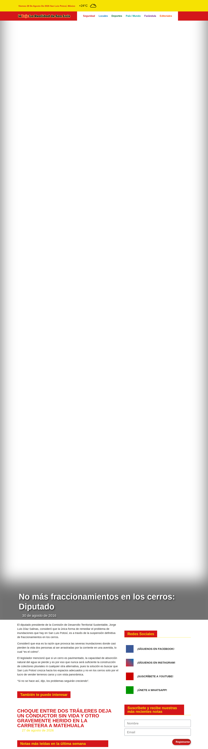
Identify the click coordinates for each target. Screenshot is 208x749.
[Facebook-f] (130, 649)
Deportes (116, 16)
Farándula (150, 16)
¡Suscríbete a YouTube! (155, 676)
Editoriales (166, 16)
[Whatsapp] (130, 690)
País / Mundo (133, 16)
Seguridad (89, 16)
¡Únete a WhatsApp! (152, 690)
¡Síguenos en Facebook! (155, 648)
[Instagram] (130, 662)
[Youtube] (130, 676)
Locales (103, 16)
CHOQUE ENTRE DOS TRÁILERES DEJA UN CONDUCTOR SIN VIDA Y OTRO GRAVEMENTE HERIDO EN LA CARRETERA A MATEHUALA (64, 718)
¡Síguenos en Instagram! (156, 662)
